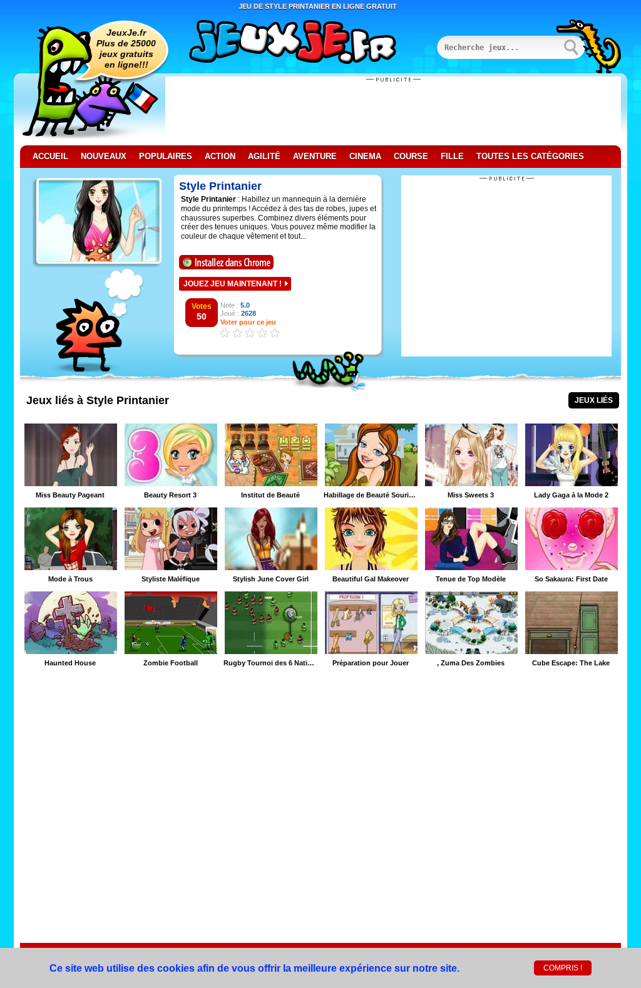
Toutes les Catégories (530, 156)
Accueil (50, 156)
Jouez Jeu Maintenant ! (232, 283)
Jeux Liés (594, 400)
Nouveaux (103, 156)
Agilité (264, 156)
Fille (452, 156)
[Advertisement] (393, 111)
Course (411, 156)
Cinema (365, 156)
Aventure (315, 156)
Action (220, 156)
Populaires (165, 156)
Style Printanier (220, 186)
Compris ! (562, 968)
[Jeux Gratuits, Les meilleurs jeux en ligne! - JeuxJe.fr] (308, 43)
